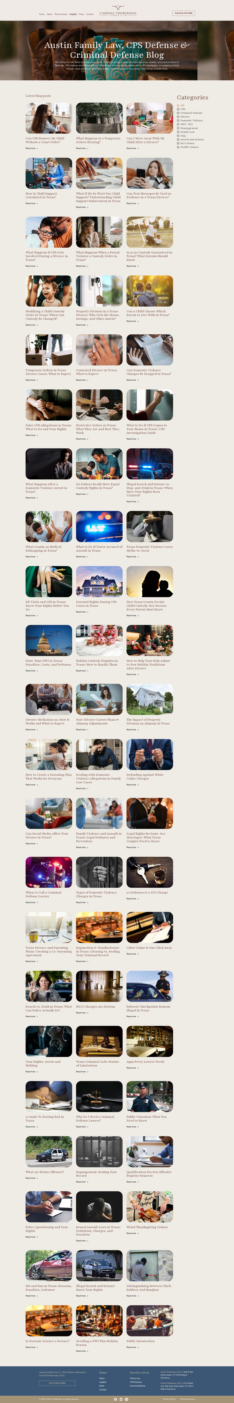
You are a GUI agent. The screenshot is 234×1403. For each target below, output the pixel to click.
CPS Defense (136, 1382)
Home (41, 14)
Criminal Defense (137, 1386)
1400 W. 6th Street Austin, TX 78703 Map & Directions (177, 1375)
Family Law (135, 1378)
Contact (89, 14)
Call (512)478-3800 (57, 1383)
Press (81, 14)
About (49, 14)
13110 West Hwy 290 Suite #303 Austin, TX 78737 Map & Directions (177, 1386)
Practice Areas (60, 14)
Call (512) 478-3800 (183, 13)
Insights (73, 14)
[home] (122, 10)
